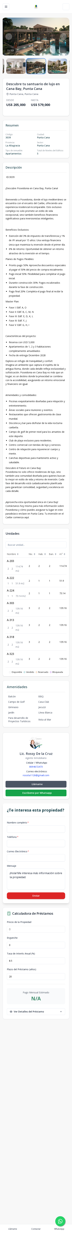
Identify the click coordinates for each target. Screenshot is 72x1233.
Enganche (12, 938)
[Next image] (63, 36)
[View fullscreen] (63, 49)
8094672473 (36, 766)
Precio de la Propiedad (19, 922)
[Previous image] (8, 36)
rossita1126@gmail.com (36, 775)
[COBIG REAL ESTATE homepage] (36, 6)
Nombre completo (18, 822)
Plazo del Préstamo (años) (21, 969)
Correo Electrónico (18, 851)
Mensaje (11, 865)
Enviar (36, 895)
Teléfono (12, 837)
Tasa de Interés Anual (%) (21, 953)
